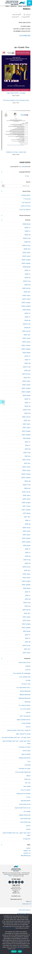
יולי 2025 (27, 270)
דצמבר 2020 (26, 467)
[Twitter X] (16, 882)
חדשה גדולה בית (25, 709)
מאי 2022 (27, 406)
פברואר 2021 (26, 460)
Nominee (27, 702)
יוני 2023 (27, 360)
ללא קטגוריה (25, 17)
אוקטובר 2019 (26, 503)
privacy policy (20, 949)
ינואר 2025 (27, 292)
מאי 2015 (27, 556)
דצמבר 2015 (26, 531)
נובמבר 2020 (26, 470)
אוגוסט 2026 (26, 224)
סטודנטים (27, 765)
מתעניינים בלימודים (23, 913)
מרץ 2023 (27, 370)
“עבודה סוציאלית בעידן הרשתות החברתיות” (16, 100)
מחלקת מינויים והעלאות (23, 794)
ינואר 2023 (27, 378)
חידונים (28, 727)
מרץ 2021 (27, 456)
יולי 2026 (27, 228)
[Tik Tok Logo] (9, 882)
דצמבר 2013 (26, 617)
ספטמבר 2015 (26, 542)
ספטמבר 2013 (26, 628)
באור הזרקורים (26, 684)
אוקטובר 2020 (26, 474)
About (28, 776)
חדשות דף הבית (25, 790)
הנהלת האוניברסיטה (24, 662)
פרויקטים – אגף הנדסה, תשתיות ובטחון (18, 730)
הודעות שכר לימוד (25, 716)
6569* (10, 876)
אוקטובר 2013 (26, 624)
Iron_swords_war (25, 677)
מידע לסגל (27, 779)
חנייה (28, 761)
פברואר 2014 (26, 610)
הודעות (28, 826)
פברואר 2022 (26, 417)
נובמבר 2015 (26, 535)
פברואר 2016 (26, 528)
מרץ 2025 (27, 285)
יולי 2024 (27, 313)
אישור (20, 951)
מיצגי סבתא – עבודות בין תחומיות (16, 152)
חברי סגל (27, 783)
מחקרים (28, 680)
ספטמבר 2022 (26, 392)
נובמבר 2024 (26, 299)
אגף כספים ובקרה (25, 818)
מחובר (23, 167)
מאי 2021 (27, 449)
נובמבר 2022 (26, 385)
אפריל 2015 (26, 560)
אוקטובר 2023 (26, 345)
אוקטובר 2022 (26, 388)
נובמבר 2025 (26, 256)
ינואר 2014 (27, 613)
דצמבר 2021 (26, 424)
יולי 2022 (27, 399)
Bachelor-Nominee (24, 698)
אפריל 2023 (26, 367)
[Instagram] (22, 882)
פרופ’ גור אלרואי (25, 206)
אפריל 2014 (26, 603)
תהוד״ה (28, 797)
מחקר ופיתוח (26, 751)
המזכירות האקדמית (24, 747)
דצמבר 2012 (26, 653)
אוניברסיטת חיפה (24, 910)
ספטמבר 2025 (26, 263)
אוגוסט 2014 (26, 588)
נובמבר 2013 (26, 620)
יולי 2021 (27, 442)
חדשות (28, 829)
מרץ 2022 (27, 413)
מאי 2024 (27, 320)
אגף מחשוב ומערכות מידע (22, 772)
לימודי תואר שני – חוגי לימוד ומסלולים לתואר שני (16, 737)
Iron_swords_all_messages (21, 673)
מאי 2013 (27, 642)
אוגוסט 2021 (26, 438)
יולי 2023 (27, 356)
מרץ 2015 (27, 563)
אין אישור (14, 951)
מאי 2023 (27, 363)
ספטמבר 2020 (25, 478)
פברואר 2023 (26, 374)
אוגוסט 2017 (26, 513)
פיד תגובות (27, 853)
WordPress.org (25, 855)
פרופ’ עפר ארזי (26, 202)
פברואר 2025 (26, 288)
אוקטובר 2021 (26, 431)
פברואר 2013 (26, 645)
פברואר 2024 (26, 331)
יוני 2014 (27, 595)
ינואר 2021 (27, 463)
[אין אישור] (30, 934)
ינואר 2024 (27, 335)
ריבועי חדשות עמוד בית (23, 687)
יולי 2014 (27, 592)
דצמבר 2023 (26, 338)
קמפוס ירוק (27, 811)
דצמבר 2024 (26, 295)
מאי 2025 (27, 278)
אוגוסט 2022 (26, 395)
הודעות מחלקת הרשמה (23, 720)
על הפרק (27, 670)
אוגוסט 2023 (26, 353)
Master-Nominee (25, 695)
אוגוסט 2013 (26, 631)
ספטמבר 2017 (26, 510)
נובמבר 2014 (26, 578)
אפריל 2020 (26, 485)
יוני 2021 (27, 445)
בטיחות (28, 712)
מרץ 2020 (27, 488)
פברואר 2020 (26, 492)
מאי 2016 (27, 524)
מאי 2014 (27, 599)
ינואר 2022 (27, 420)
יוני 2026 (27, 231)
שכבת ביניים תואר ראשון (23, 734)
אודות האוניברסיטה (24, 804)
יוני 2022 (27, 403)
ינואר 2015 (27, 570)
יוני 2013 (27, 638)
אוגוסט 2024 (26, 310)
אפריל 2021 (26, 453)
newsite (27, 666)
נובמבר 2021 (26, 428)
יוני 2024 (27, 317)
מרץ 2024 (27, 328)
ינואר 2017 (27, 517)
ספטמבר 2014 (26, 585)
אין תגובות (14, 17)
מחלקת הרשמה (25, 754)
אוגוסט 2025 (26, 267)
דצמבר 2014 (26, 574)
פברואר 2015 (26, 567)
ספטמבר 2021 (26, 435)
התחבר (28, 848)
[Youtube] (13, 882)
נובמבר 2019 (26, 499)
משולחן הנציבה (26, 723)
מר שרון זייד (26, 199)
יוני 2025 (27, 274)
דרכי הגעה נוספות (26, 904)
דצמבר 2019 (26, 495)
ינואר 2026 (27, 249)
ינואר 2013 (27, 649)
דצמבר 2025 (26, 253)
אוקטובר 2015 (26, 538)
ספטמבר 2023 (26, 349)
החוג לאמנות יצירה (24, 35)
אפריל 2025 (26, 281)
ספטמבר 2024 (26, 306)
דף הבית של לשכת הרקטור (22, 808)
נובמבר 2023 (26, 342)
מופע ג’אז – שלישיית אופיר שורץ (16, 93)
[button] (16, 910)
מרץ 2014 (27, 606)
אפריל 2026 (26, 238)
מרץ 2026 (27, 242)
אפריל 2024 (26, 324)
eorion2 (28, 14)
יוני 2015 (27, 553)
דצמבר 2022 (26, 381)
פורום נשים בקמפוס (24, 758)
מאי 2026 (27, 235)
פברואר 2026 (26, 245)
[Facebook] (19, 882)
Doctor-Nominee (25, 691)
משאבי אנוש (27, 786)
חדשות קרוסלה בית (24, 705)
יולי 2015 (27, 549)
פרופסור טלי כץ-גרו (24, 210)
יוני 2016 (27, 520)
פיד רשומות (26, 851)
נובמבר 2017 (26, 506)
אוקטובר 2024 (26, 303)
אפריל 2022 (26, 410)
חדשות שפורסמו (25, 801)
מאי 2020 (27, 481)
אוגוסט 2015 (26, 545)
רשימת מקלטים (25, 195)
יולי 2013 (27, 635)
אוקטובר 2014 (26, 581)
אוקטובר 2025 (26, 260)
